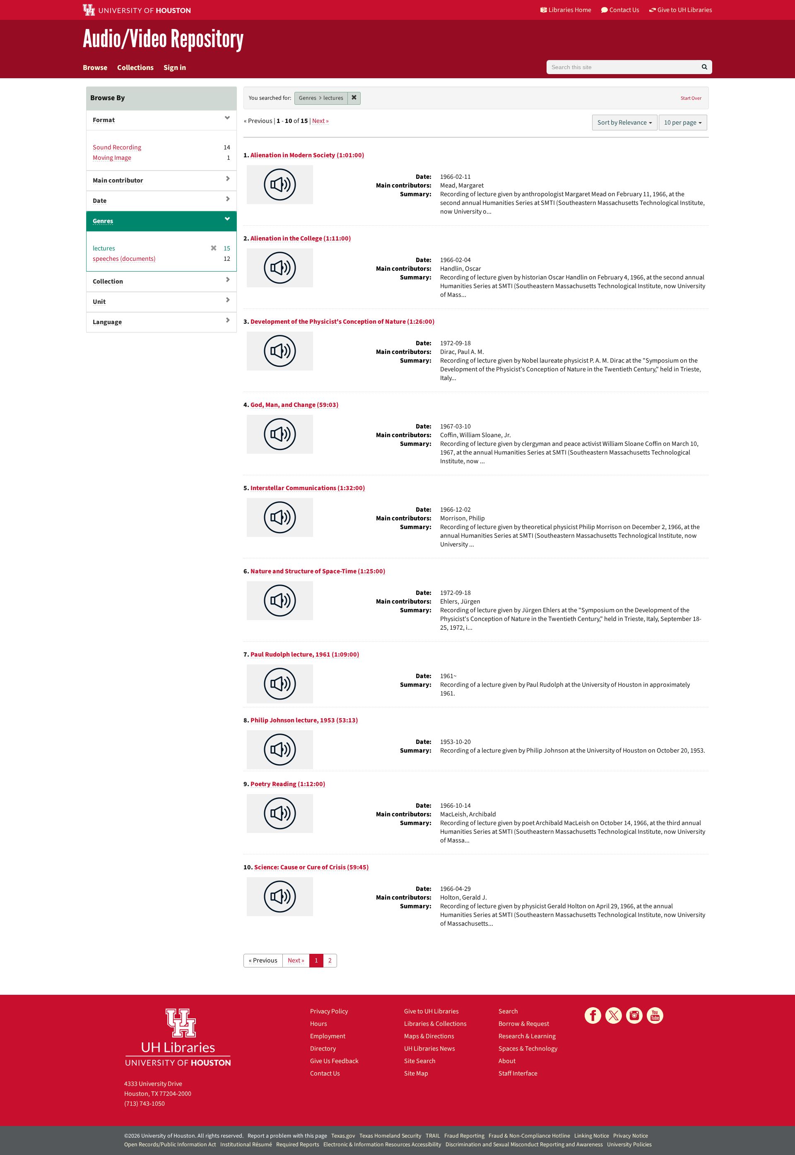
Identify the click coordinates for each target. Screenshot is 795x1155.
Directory (323, 1048)
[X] (613, 1015)
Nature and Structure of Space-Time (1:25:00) (318, 571)
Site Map (416, 1073)
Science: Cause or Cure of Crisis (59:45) (311, 867)
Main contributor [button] (118, 180)
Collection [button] (108, 281)
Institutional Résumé (246, 1145)
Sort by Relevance (622, 122)
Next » (320, 120)
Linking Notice (591, 1136)
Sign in (175, 68)
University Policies (629, 1145)
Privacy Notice (630, 1136)
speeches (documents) (124, 258)
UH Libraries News (429, 1048)
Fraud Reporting (464, 1136)
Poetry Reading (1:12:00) (288, 784)
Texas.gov (343, 1136)
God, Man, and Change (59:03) (295, 404)
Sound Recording (117, 147)
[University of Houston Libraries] (178, 1037)
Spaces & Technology (528, 1048)
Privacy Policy (329, 1011)
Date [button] (99, 200)
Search (508, 1011)
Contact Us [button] (624, 9)
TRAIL (433, 1136)
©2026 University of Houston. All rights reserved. (183, 1136)
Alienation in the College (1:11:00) (301, 238)
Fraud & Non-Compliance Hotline (529, 1136)
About (507, 1061)
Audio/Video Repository (163, 39)
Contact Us (325, 1073)
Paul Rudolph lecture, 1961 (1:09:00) (305, 654)
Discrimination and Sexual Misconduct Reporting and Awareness (524, 1145)
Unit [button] (99, 301)
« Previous (263, 960)
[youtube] (655, 1015)
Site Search (420, 1061)
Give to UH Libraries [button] (685, 9)
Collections (135, 68)
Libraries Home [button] (570, 9)
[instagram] (634, 1015)
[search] (704, 67)
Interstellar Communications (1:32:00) (308, 488)
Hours (318, 1023)
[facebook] (593, 1015)
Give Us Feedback (334, 1061)
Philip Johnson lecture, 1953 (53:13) (304, 720)
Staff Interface (518, 1073)
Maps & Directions (429, 1036)
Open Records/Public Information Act (170, 1145)
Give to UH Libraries (431, 1011)
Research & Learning (527, 1036)
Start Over (691, 98)
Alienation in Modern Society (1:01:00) (307, 155)
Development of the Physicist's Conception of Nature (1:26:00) (343, 321)
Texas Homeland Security (390, 1136)
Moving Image (112, 157)
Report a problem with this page (287, 1136)
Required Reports (297, 1145)
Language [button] (107, 322)
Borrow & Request (524, 1023)
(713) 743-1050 (144, 1103)
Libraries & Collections (435, 1023)
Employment (327, 1036)
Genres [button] (103, 221)
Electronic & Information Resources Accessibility (382, 1145)
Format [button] (104, 120)
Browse (95, 68)
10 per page (681, 122)
